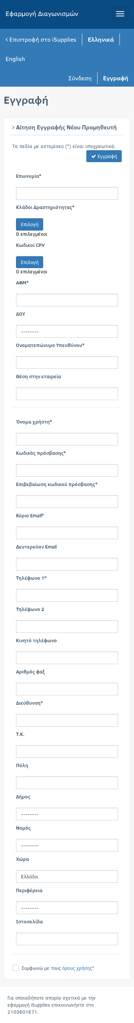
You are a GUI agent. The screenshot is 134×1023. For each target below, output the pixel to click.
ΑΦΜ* (22, 282)
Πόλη (22, 765)
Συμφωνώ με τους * (58, 968)
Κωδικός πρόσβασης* (41, 453)
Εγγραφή (106, 156)
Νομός (23, 827)
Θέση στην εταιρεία (38, 376)
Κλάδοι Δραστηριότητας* (45, 207)
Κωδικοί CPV (30, 245)
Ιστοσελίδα (29, 921)
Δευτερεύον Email (36, 546)
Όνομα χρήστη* (34, 421)
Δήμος (23, 796)
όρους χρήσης (77, 968)
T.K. (20, 734)
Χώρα (22, 859)
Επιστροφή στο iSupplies (42, 39)
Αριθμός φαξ (30, 671)
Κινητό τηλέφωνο (36, 640)
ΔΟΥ (20, 314)
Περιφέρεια (29, 890)
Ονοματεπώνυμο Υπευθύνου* (50, 345)
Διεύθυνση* (29, 702)
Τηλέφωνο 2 (30, 609)
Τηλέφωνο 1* (31, 578)
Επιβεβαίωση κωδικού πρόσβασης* (57, 484)
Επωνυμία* (28, 176)
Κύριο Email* (30, 515)
